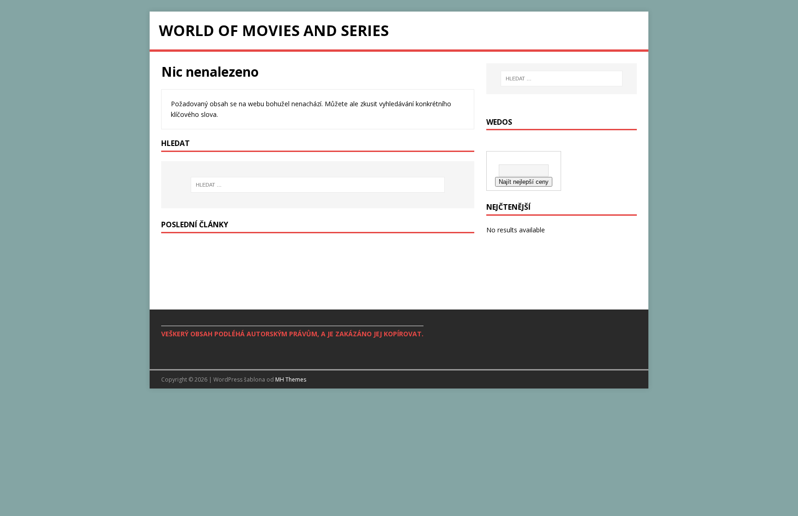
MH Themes (290, 379)
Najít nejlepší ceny (524, 181)
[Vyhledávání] (318, 185)
